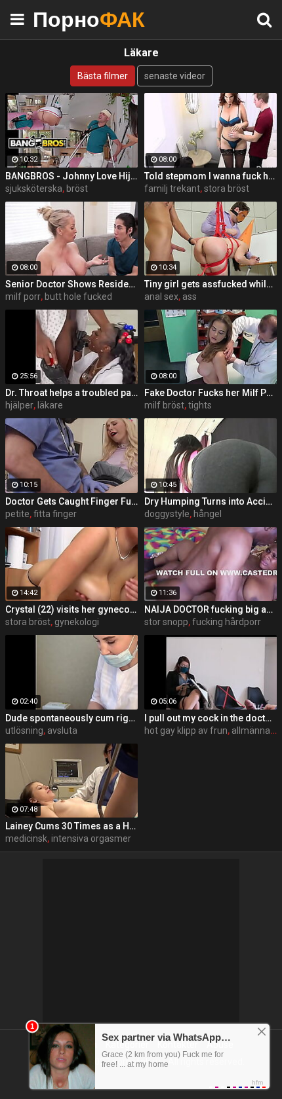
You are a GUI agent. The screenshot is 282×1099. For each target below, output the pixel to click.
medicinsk (26, 838)
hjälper (19, 405)
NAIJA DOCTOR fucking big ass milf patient (210, 609)
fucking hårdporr (226, 622)
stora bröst (226, 188)
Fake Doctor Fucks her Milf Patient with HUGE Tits (210, 392)
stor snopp (166, 622)
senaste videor (174, 76)
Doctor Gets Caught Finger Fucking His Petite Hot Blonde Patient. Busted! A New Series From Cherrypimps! (71, 501)
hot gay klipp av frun (186, 730)
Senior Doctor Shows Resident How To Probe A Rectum (71, 284)
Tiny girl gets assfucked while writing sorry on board (210, 284)
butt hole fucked (78, 296)
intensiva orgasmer (91, 838)
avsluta (62, 730)
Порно (65, 19)
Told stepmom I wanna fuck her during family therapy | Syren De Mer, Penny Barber (210, 176)
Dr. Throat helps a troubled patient (71, 392)
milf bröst (164, 405)
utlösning (24, 730)
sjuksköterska (33, 188)
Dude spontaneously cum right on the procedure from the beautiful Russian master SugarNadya (71, 718)
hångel (207, 514)
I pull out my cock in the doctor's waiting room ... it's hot (210, 718)
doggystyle (167, 514)
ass (189, 296)
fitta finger (55, 514)
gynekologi (76, 622)
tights (200, 405)
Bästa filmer (102, 76)
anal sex (161, 296)
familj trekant (172, 188)
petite (17, 514)
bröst (77, 188)
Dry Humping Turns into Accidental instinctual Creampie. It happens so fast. (210, 501)
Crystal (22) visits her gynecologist (71, 609)
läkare (50, 405)
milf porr (23, 296)
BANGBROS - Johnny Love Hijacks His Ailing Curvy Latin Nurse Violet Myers (71, 176)
